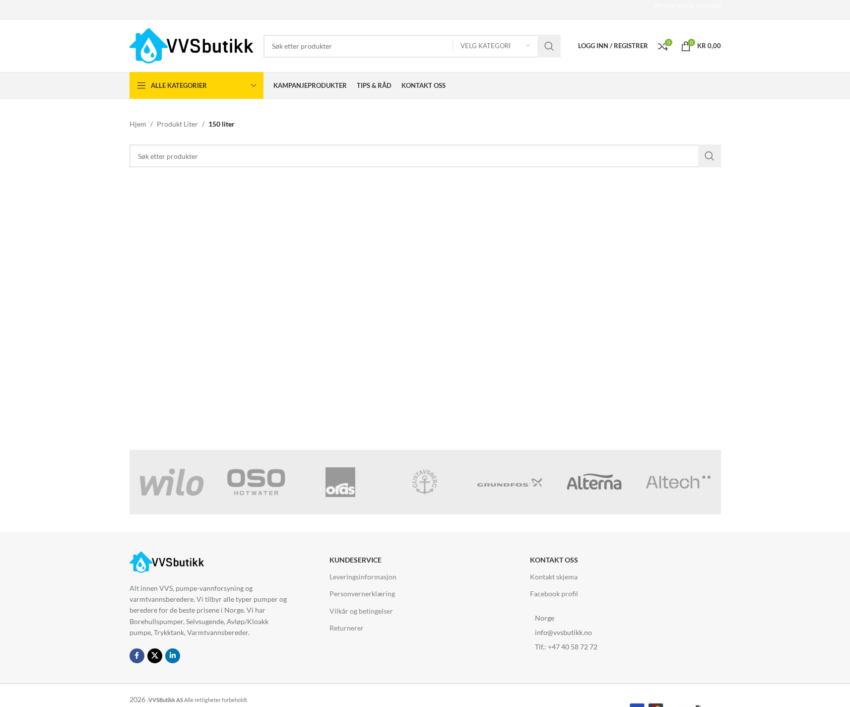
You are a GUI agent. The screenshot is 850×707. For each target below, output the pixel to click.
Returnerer (346, 628)
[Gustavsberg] (425, 482)
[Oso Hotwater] (256, 482)
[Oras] (340, 482)
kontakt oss (554, 560)
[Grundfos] (509, 482)
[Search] (549, 46)
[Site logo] (192, 45)
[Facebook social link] (137, 655)
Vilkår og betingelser (361, 611)
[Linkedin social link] (172, 655)
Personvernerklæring (362, 593)
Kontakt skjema (554, 576)
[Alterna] (594, 482)
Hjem (138, 124)
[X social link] (154, 655)
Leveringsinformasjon (362, 576)
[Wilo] (172, 482)
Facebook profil (554, 593)
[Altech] (678, 482)
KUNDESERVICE (355, 560)
